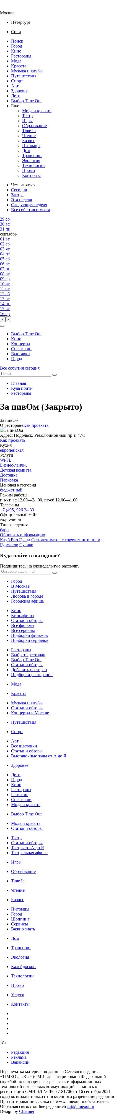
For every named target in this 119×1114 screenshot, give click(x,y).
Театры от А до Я (27, 847)
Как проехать (35, 425)
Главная (18, 383)
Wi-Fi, (5, 460)
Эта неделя (21, 199)
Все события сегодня (20, 368)
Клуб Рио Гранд (15, 539)
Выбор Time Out (26, 100)
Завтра (17, 194)
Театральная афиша (29, 852)
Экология (31, 160)
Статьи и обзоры (27, 620)
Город (16, 46)
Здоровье (19, 90)
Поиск (17, 41)
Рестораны (21, 56)
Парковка (9, 480)
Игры (27, 120)
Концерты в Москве (30, 712)
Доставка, (9, 475)
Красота (18, 66)
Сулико (26, 544)
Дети (15, 95)
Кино (16, 51)
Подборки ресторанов (32, 674)
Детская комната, (16, 470)
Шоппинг (20, 919)
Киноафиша (22, 615)
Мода (16, 61)
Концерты (20, 343)
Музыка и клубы (27, 71)
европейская (12, 450)
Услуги (17, 994)
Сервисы (19, 924)
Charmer (26, 1111)
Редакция (20, 1052)
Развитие (19, 794)
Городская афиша (27, 601)
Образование (34, 125)
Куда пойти (22, 388)
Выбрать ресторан (28, 654)
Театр (27, 115)
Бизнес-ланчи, (13, 465)
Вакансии (20, 1062)
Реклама (19, 1057)
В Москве (20, 586)
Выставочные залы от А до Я (38, 756)
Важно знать (23, 929)
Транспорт (32, 155)
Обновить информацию (22, 534)
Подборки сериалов (29, 640)
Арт (15, 85)
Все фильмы (22, 625)
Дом (26, 150)
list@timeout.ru (80, 1106)
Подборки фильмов (29, 635)
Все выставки (24, 746)
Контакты (31, 175)
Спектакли (21, 348)
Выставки (20, 353)
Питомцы (31, 145)
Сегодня (19, 189)
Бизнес (28, 140)
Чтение (29, 135)
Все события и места (30, 209)
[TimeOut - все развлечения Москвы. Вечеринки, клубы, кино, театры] (12, 8)
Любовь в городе (27, 596)
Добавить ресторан (29, 669)
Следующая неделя (29, 204)
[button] (2, 326)
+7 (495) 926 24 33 (17, 510)
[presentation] (3, 319)
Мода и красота (36, 110)
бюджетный (11, 490)
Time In (29, 130)
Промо (28, 170)
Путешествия (23, 76)
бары (4, 529)
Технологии (33, 165)
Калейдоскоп (23, 966)
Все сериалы (23, 630)
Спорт (17, 81)
